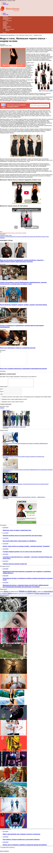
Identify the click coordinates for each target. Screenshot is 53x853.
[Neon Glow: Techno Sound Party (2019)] (13, 827)
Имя (1, 389)
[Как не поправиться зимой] (13, 812)
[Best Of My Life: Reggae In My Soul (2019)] (13, 750)
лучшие (19, 593)
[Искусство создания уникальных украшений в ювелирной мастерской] (13, 365)
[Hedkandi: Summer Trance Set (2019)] (12, 704)
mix (26, 591)
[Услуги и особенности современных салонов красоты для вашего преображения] (13, 322)
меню (22, 593)
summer (42, 591)
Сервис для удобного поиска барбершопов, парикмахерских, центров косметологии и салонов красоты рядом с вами (23, 283)
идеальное (15, 593)
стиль (16, 233)
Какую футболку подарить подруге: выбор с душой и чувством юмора (23, 304)
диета (9, 593)
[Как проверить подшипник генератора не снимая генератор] (13, 611)
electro (13, 591)
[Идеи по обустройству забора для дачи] (13, 658)
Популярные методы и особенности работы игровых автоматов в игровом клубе (23, 456)
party (34, 591)
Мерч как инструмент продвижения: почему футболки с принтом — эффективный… (24, 497)
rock (39, 591)
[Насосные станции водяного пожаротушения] (13, 781)
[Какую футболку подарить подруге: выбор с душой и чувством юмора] (13, 302)
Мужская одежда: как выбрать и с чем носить (14, 426)
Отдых (5, 21)
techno (46, 591)
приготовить (2, 594)
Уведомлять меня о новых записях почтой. (13, 401)
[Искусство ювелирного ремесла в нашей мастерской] (13, 345)
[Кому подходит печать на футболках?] (13, 735)
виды (1, 593)
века (1, 233)
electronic (17, 591)
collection (2, 591)
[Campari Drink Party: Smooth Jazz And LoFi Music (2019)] (13, 719)
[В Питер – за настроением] (13, 688)
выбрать (4, 593)
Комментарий (4, 386)
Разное (5, 28)
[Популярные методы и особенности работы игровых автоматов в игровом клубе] (10, 455)
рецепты (7, 594)
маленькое (5, 233)
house (21, 591)
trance (50, 591)
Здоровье (6, 19)
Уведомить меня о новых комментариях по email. (14, 399)
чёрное (20, 233)
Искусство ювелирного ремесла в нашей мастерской (17, 348)
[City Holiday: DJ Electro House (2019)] (13, 642)
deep (10, 591)
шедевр (24, 233)
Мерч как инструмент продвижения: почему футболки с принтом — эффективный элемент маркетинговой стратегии (22, 260)
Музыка (7, 30)
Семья (5, 25)
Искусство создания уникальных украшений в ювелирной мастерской (23, 368)
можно (25, 593)
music (29, 591)
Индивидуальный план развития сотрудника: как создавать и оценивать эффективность (25, 443)
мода (9, 233)
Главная (2, 35)
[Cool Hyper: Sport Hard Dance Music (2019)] (13, 766)
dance (6, 591)
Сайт (1, 394)
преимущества (45, 593)
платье (13, 233)
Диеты (5, 24)
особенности (30, 593)
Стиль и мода (7, 26)
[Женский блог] (10, 10)
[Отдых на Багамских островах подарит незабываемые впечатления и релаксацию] (13, 797)
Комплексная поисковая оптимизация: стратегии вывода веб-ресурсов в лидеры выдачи (25, 484)
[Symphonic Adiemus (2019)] (13, 673)
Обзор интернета (10, 29)
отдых (37, 593)
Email (2, 391)
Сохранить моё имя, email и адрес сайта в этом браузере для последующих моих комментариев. (26, 396)
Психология (9, 20)
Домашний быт (7, 18)
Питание (5, 23)
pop (37, 591)
